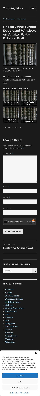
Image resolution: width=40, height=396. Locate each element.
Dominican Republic (14, 299)
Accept (20, 376)
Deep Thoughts (12, 296)
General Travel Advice (14, 308)
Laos (7, 314)
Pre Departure (11, 327)
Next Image (21, 19)
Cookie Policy (14, 393)
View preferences (20, 388)
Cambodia (9, 290)
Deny (20, 382)
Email (6, 197)
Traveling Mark (13, 8)
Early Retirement (12, 302)
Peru (7, 320)
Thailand (9, 339)
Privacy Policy (24, 393)
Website (7, 208)
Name (6, 187)
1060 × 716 (17, 127)
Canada (8, 293)
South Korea (10, 336)
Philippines (10, 323)
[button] (37, 353)
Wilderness (10, 342)
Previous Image (8, 19)
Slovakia (9, 333)
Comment (8, 154)
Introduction (11, 311)
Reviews (8, 330)
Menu (33, 8)
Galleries (9, 305)
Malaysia (9, 317)
